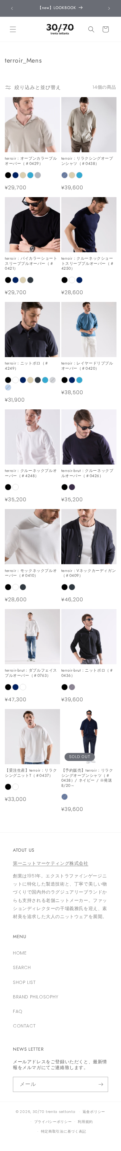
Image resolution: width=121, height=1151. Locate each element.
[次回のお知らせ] (109, 8)
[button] (13, 29)
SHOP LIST (24, 982)
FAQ (18, 1011)
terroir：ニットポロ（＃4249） (27, 366)
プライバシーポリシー (53, 1121)
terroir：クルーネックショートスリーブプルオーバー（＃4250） (87, 263)
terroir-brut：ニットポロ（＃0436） (87, 673)
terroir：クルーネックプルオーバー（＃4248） (31, 473)
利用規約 (85, 1121)
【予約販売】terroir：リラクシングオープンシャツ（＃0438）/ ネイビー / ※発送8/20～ (87, 778)
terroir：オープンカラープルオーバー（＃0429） (31, 161)
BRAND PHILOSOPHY (35, 997)
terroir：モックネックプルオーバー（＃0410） (31, 573)
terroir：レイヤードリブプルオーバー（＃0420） (87, 366)
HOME (19, 953)
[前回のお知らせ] (12, 8)
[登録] (101, 1084)
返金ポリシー (94, 1111)
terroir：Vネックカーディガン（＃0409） (88, 573)
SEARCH (22, 967)
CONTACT (24, 1026)
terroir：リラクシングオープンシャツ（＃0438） (87, 161)
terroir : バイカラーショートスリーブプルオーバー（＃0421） (31, 263)
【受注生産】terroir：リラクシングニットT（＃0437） (31, 773)
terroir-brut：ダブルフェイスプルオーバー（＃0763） (31, 673)
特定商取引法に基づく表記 (63, 1131)
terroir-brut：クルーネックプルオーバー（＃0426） (87, 473)
